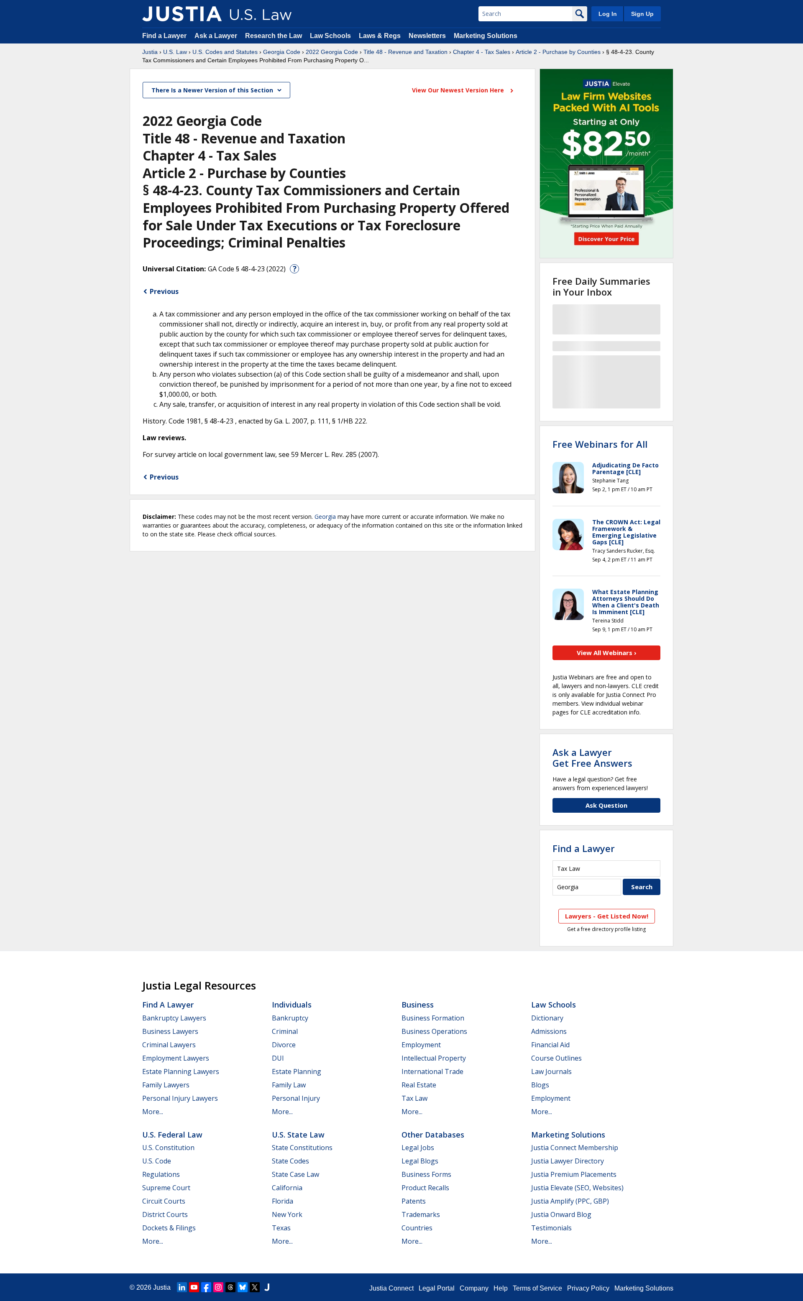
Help (501, 1288)
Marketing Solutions (485, 35)
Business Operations (434, 1031)
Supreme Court (166, 1187)
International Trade (432, 1071)
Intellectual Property (434, 1058)
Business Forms (426, 1174)
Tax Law (414, 1098)
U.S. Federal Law (172, 1135)
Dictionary (547, 1018)
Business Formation (433, 1018)
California (287, 1187)
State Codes (290, 1161)
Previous (164, 291)
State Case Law (295, 1174)
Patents (414, 1201)
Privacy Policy (588, 1288)
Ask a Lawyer (216, 35)
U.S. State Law (298, 1135)
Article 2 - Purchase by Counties (558, 51)
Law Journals (551, 1071)
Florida (282, 1201)
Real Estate (419, 1084)
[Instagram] (218, 1287)
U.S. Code (156, 1161)
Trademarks (421, 1214)
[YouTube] (194, 1287)
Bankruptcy (290, 1018)
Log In (607, 13)
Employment (421, 1044)
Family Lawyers (165, 1084)
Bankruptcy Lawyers (174, 1018)
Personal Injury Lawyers (180, 1098)
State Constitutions (302, 1147)
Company (474, 1288)
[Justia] (182, 13)
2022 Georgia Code (332, 51)
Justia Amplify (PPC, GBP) (570, 1201)
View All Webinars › (607, 652)
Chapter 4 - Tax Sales (481, 51)
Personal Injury (296, 1098)
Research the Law (273, 35)
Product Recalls (425, 1187)
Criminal (285, 1031)
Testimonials (551, 1227)
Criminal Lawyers (169, 1044)
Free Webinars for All (599, 444)
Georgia (325, 516)
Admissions (549, 1031)
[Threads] (230, 1287)
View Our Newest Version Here (459, 90)
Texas (281, 1227)
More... (152, 1111)
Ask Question (606, 805)
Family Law (289, 1084)
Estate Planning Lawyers (180, 1071)
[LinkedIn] (182, 1287)
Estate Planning (296, 1071)
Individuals (292, 1005)
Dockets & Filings (169, 1227)
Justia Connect (391, 1288)
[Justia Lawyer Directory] (267, 1287)
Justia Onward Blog (561, 1214)
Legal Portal (437, 1288)
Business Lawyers (170, 1031)
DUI (278, 1058)
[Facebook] (206, 1287)
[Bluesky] (243, 1287)
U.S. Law (175, 51)
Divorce (284, 1044)
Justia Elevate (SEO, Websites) (577, 1187)
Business (418, 1005)
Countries (417, 1227)
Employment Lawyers (175, 1058)
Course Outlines (556, 1058)
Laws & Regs (380, 35)
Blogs (540, 1084)
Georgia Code (281, 51)
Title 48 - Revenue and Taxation (405, 51)
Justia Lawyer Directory (567, 1161)
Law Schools (330, 35)
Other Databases (433, 1135)
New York (287, 1214)
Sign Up (642, 13)
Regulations (161, 1174)
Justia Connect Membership (574, 1147)
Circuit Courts (163, 1201)
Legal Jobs (418, 1147)
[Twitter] (255, 1287)
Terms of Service (537, 1288)
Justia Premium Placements (573, 1174)
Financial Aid (550, 1044)
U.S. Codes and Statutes (225, 51)
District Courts (165, 1214)
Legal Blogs (420, 1161)
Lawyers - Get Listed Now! (606, 916)
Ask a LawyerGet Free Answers (592, 757)
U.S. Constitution (168, 1147)
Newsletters (427, 35)
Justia (150, 51)
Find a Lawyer (164, 35)
